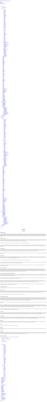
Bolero (4, 23)
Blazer (4, 22)
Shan (4, 47)
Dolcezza (4, 95)
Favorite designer (3, 115)
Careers (2, 225)
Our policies (4, 221)
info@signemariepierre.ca (4, 341)
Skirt (4, 129)
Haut (4, 37)
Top (4, 28)
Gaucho (5, 17)
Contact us (4, 224)
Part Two (5, 53)
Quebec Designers (5, 151)
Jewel (4, 121)
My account (3, 394)
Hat (4, 11)
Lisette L (5, 45)
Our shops (4, 216)
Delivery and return (6, 112)
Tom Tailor (5, 164)
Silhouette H (4, 214)
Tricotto (3, 93)
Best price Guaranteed (6, 222)
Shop (2, 8)
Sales (2, 101)
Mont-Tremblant (5, 107)
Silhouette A (4, 213)
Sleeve (3, 60)
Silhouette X (4, 104)
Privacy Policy (3, 397)
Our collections (4, 217)
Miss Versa (5, 46)
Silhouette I (4, 103)
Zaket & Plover (5, 165)
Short (4, 19)
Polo (4, 149)
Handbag (4, 57)
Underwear (5, 33)
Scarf (4, 13)
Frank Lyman (5, 218)
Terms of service (5, 114)
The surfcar (5, 54)
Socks (4, 142)
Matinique (5, 161)
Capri (4, 16)
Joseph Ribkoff (4, 90)
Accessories (5, 30)
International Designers (5, 158)
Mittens (5, 12)
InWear (5, 160)
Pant (4, 128)
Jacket (4, 39)
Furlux (3, 89)
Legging (5, 18)
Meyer (4, 162)
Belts (4, 10)
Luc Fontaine (5, 220)
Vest (4, 29)
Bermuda (5, 34)
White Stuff (5, 55)
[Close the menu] (0, 227)
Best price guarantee (4, 398)
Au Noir (5, 43)
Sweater (5, 136)
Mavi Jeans (5, 52)
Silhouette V (4, 102)
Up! (4, 48)
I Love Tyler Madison (6, 44)
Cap (4, 31)
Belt (3, 77)
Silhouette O (4, 105)
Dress (4, 20)
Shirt (4, 26)
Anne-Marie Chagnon (6, 42)
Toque (4, 14)
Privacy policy (5, 113)
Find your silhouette (4, 393)
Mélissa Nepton (5, 111)
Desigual (5, 49)
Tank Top (5, 27)
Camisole (5, 24)
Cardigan (4, 71)
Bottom (5, 15)
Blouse (4, 132)
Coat (4, 25)
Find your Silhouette (4, 211)
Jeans (3, 64)
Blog (0, 2)
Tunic (3, 75)
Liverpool (5, 51)
